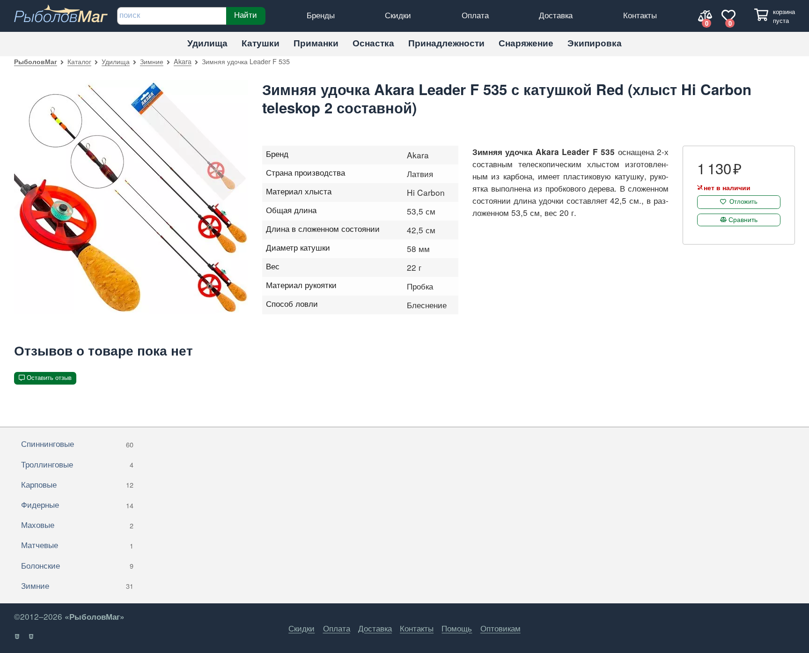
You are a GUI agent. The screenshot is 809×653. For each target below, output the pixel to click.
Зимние (151, 61)
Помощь (456, 628)
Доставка (556, 15)
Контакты (640, 15)
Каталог (79, 61)
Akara (182, 61)
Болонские (77, 565)
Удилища (207, 43)
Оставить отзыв (49, 377)
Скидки (398, 15)
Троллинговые (77, 464)
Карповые (77, 484)
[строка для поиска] (171, 16)
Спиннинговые (77, 443)
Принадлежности (446, 43)
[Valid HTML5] (17, 636)
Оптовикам (500, 628)
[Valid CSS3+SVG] (31, 636)
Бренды (321, 15)
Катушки (260, 43)
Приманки (316, 43)
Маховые (77, 524)
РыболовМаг (35, 61)
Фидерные (77, 504)
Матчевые (77, 544)
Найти (245, 14)
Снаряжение (526, 43)
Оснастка (373, 43)
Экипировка (594, 43)
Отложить (743, 201)
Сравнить (743, 219)
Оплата (475, 15)
